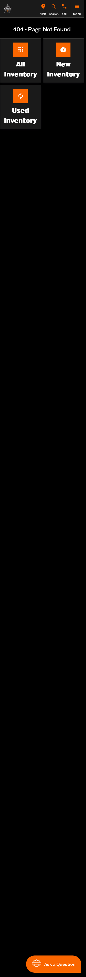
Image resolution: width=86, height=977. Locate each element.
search (54, 14)
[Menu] (77, 6)
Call (64, 14)
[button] (43, 9)
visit (43, 14)
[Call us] (64, 6)
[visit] (43, 6)
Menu (77, 14)
